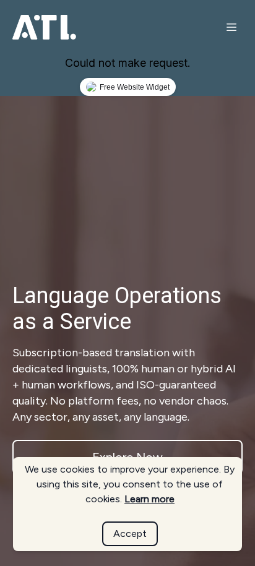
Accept (130, 533)
